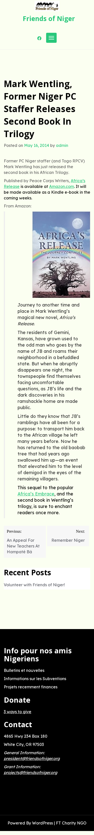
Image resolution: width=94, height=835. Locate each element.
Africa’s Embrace (36, 493)
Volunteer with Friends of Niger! (34, 584)
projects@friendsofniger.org (30, 772)
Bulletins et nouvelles (24, 670)
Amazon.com (61, 186)
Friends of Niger (49, 18)
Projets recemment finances (30, 686)
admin (62, 145)
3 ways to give (17, 711)
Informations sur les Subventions (35, 678)
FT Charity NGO (71, 822)
